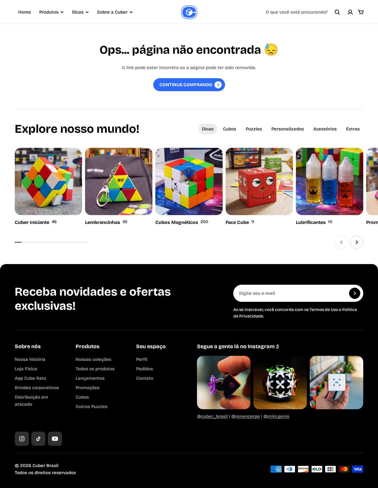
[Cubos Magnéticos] (189, 187)
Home (24, 12)
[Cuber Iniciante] (48, 187)
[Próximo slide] (356, 242)
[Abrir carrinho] (361, 12)
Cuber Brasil (45, 465)
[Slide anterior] (341, 242)
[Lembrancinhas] (118, 187)
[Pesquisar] (337, 12)
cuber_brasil (214, 416)
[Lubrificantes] (329, 187)
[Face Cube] (259, 187)
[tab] (207, 129)
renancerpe (247, 416)
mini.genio (278, 416)
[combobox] (303, 12)
